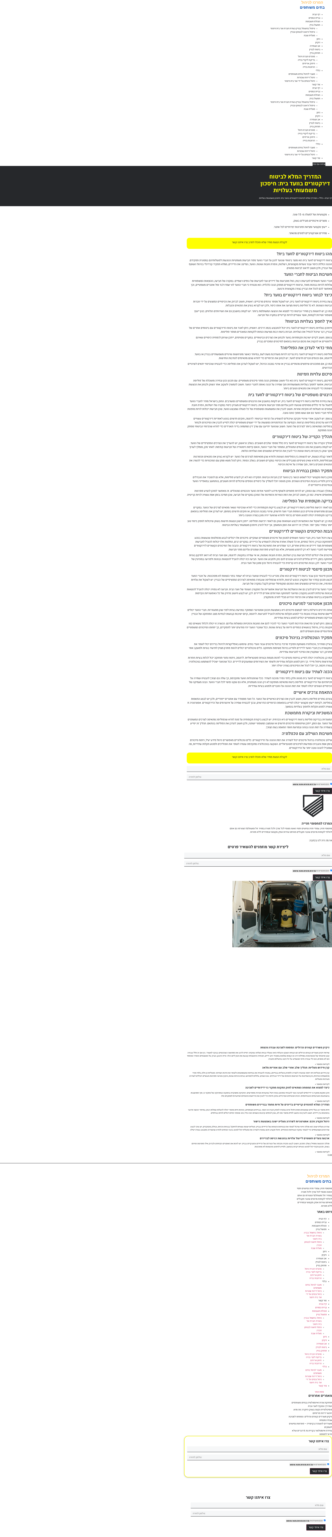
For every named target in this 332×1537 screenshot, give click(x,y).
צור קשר (316, 84)
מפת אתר (319, 1392)
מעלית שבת (309, 35)
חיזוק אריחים (308, 63)
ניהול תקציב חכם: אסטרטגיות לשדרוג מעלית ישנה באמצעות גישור (291, 1121)
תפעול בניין (315, 25)
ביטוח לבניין (314, 49)
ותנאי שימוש (298, 784)
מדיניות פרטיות (309, 784)
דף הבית (316, 14)
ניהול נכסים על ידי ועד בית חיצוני (300, 81)
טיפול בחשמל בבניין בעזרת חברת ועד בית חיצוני (292, 28)
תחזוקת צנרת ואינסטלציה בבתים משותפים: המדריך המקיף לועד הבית (311, 1404)
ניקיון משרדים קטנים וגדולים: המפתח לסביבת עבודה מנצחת (294, 1047)
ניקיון (317, 42)
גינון (318, 39)
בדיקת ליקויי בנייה (306, 60)
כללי (318, 70)
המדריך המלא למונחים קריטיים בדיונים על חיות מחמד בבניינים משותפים (287, 1104)
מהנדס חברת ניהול (306, 56)
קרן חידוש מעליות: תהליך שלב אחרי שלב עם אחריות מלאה (295, 1068)
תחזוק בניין (315, 53)
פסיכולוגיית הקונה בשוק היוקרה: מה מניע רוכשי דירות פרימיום (312, 1411)
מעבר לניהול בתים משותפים (301, 74)
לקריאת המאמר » (322, 1064)
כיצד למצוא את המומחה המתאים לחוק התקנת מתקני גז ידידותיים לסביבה (287, 1087)
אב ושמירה (315, 46)
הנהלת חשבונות (313, 21)
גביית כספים (314, 18)
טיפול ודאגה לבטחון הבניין (302, 32)
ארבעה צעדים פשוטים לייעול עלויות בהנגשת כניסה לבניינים (294, 1138)
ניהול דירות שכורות (306, 77)
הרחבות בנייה (309, 67)
